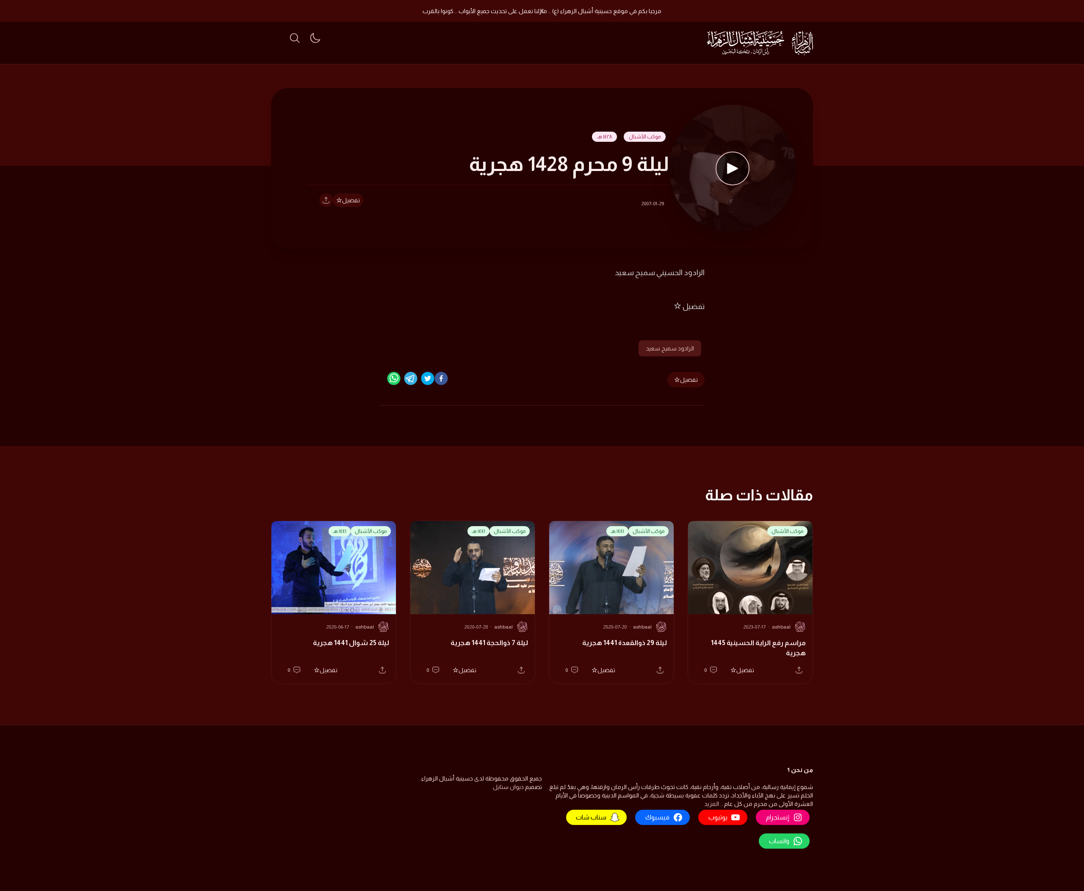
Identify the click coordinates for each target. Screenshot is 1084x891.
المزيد (711, 803)
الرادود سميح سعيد (670, 348)
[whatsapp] (394, 378)
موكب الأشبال (645, 137)
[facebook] (441, 378)
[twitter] (427, 378)
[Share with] (326, 200)
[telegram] (411, 378)
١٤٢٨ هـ (604, 137)
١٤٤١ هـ (617, 531)
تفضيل (351, 200)
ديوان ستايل (508, 786)
